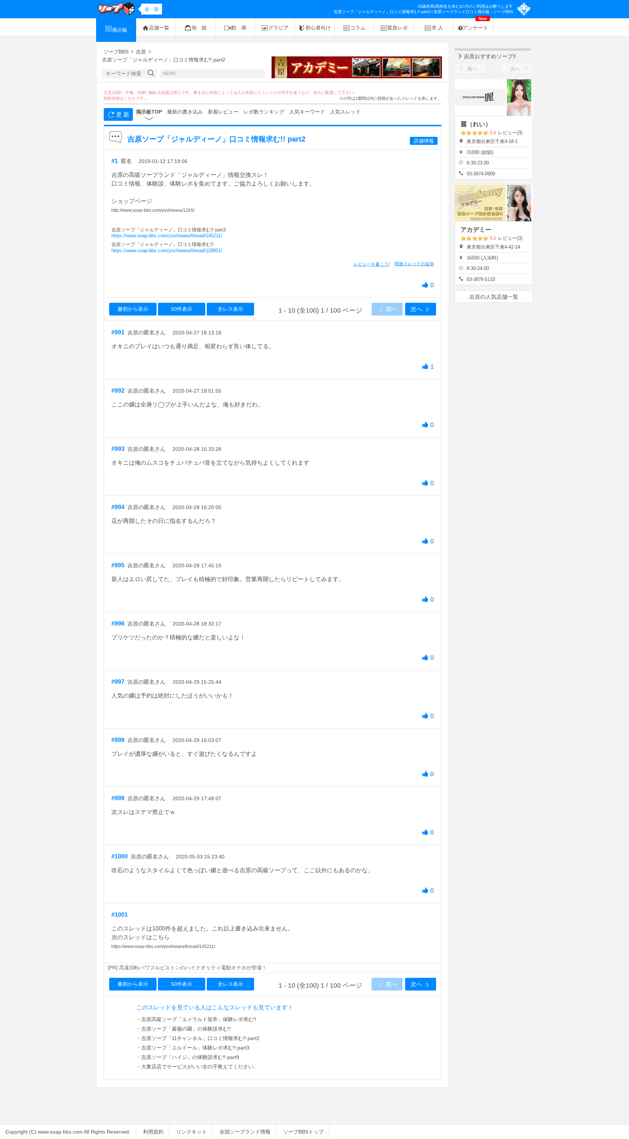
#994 (117, 507)
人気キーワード (307, 112)
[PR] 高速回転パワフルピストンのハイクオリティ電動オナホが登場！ (187, 968)
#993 (117, 449)
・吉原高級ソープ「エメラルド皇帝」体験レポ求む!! (196, 1019)
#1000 (119, 856)
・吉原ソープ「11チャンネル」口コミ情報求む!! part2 (198, 1038)
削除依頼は (114, 98)
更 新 (122, 114)
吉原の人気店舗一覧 (493, 297)
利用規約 (153, 1132)
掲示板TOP (149, 112)
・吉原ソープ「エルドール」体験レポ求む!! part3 (192, 1048)
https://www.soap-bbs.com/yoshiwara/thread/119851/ (166, 250)
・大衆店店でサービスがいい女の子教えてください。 (197, 1066)
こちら (130, 98)
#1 (114, 161)
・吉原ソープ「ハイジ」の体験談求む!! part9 (187, 1057)
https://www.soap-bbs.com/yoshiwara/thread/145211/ (166, 235)
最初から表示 (133, 309)
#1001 (119, 915)
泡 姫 (199, 28)
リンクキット (191, 1132)
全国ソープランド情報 (244, 1132)
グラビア (278, 28)
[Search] (151, 73)
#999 (117, 798)
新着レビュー (223, 112)
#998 (117, 740)
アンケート (475, 25)
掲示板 (119, 30)
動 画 (238, 28)
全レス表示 (230, 309)
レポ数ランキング (264, 112)
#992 (117, 391)
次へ (417, 309)
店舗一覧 (159, 28)
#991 (117, 332)
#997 (117, 682)
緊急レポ (397, 28)
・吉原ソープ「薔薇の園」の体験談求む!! (183, 1029)
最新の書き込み (185, 112)
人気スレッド (345, 112)
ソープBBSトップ (303, 1132)
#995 (117, 565)
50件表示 (181, 309)
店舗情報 (424, 141)
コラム (357, 28)
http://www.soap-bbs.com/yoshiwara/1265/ (152, 210)
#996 (117, 623)
